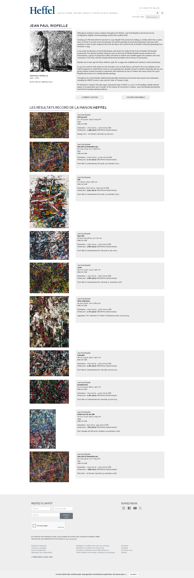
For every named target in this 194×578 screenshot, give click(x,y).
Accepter (133, 574)
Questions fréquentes (39, 546)
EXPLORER (77, 13)
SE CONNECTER (146, 8)
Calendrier (125, 546)
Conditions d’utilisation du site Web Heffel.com (92, 550)
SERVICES (87, 13)
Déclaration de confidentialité (41, 552)
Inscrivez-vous (66, 516)
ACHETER (61, 13)
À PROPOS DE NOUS (100, 13)
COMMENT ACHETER (90, 97)
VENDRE (69, 13)
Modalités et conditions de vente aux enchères (92, 546)
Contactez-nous (126, 550)
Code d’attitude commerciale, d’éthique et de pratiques (95, 552)
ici (126, 574)
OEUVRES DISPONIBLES (136, 97)
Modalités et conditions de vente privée (90, 548)
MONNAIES (113, 13)
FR (158, 8)
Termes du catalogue (38, 548)
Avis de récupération (38, 550)
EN (154, 8)
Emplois (124, 552)
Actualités (124, 548)
